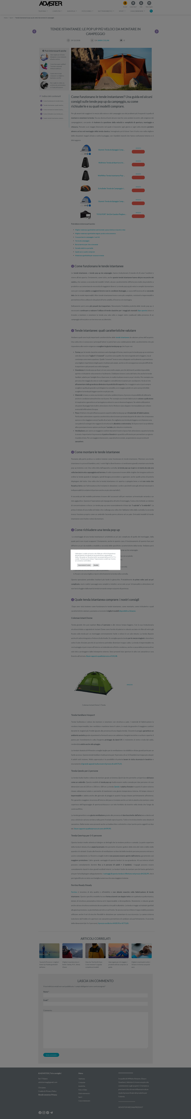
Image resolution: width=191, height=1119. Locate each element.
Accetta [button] (96, 565)
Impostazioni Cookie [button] (84, 565)
